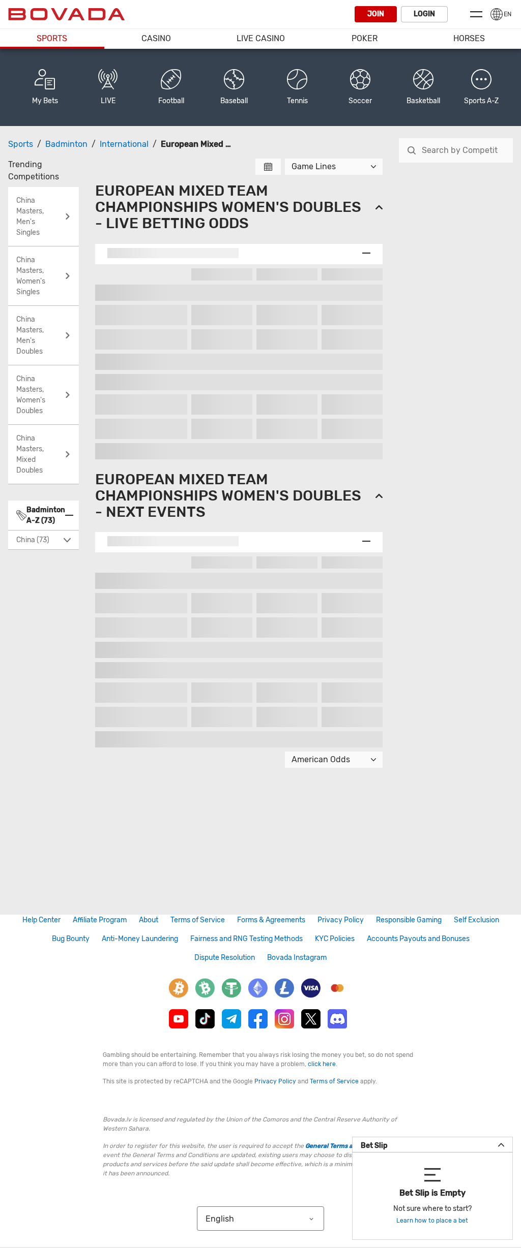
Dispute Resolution (224, 957)
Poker (365, 38)
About (148, 920)
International (124, 144)
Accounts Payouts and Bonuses (418, 938)
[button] (481, 87)
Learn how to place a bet (432, 1220)
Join (375, 14)
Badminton (66, 144)
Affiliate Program (100, 920)
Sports (52, 38)
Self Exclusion (476, 920)
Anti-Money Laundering (140, 938)
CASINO (156, 38)
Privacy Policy (340, 920)
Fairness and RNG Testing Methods (246, 938)
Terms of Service (197, 920)
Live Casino (261, 38)
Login (424, 14)
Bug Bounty (71, 938)
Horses (469, 38)
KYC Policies (335, 938)
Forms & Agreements (271, 920)
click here (322, 1064)
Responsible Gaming (409, 920)
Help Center (41, 920)
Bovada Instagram (297, 957)
